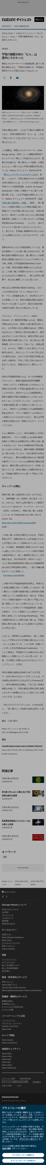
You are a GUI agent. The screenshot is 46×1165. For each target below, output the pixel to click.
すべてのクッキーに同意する (23, 1155)
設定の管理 (6, 1148)
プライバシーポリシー (28, 1139)
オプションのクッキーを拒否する (23, 1161)
